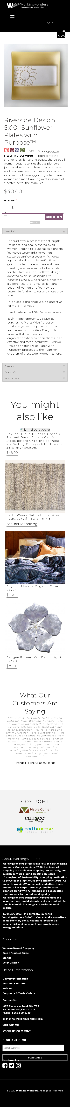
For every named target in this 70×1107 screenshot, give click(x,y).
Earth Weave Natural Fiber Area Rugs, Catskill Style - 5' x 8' (33, 517)
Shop (10, 29)
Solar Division (11, 962)
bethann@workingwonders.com (22, 1018)
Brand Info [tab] (10, 372)
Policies (7, 988)
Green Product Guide (15, 953)
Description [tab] (11, 231)
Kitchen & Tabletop (36, 29)
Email (36, 222)
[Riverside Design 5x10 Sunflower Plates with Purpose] (36, 75)
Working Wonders (27, 1090)
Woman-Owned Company (18, 948)
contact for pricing (22, 524)
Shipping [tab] (9, 366)
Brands (6, 957)
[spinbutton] (12, 207)
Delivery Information (15, 978)
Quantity (10, 200)
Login (49, 23)
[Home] (28, 5)
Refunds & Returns (14, 983)
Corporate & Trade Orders (18, 993)
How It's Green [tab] (12, 378)
